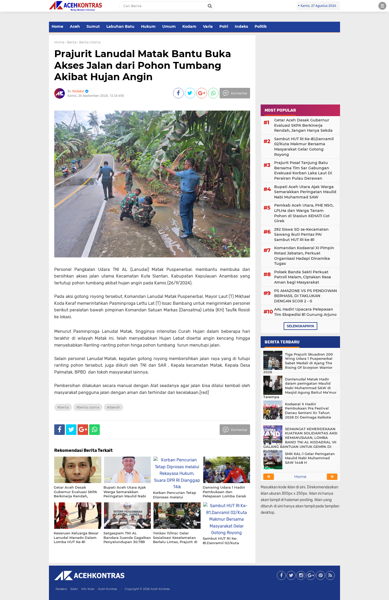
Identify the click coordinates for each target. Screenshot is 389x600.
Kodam (189, 26)
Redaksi (61, 589)
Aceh (75, 26)
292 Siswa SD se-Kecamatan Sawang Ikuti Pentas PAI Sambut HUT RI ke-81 (301, 234)
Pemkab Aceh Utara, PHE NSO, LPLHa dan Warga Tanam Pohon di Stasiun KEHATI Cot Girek (303, 213)
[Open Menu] (382, 6)
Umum (169, 26)
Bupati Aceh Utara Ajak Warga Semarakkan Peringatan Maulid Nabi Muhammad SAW (305, 191)
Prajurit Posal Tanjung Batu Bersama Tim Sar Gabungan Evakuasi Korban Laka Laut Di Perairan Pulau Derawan (303, 170)
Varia (208, 26)
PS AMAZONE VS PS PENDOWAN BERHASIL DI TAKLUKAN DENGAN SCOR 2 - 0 (305, 295)
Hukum (148, 26)
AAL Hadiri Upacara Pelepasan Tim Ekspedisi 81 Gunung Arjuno (305, 312)
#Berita (63, 407)
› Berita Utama (89, 42)
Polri (223, 26)
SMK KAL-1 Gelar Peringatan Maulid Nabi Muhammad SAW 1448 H (310, 458)
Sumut (93, 26)
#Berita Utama (87, 407)
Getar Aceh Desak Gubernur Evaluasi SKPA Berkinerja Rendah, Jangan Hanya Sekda (303, 125)
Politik (261, 26)
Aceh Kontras (107, 589)
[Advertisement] (300, 68)
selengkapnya (300, 326)
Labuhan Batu (120, 26)
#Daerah (113, 407)
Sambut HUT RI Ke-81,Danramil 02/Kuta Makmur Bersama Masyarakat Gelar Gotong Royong (304, 147)
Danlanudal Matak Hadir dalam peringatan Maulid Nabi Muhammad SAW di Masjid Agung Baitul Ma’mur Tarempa (299, 388)
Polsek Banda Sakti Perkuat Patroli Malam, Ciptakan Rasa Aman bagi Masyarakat (302, 277)
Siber (74, 589)
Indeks (241, 26)
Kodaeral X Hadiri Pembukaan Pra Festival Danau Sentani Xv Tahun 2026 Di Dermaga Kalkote (308, 411)
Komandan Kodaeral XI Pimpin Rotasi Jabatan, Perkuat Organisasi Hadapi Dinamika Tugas (304, 256)
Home (57, 26)
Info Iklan (87, 589)
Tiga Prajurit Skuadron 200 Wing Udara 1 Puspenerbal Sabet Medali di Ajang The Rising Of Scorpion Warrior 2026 (298, 363)
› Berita (70, 42)
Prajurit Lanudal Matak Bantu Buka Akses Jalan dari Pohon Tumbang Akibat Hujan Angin (142, 65)
